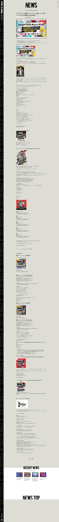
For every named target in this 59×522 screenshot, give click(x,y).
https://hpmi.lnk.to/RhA (24, 144)
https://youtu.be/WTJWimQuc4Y (20, 126)
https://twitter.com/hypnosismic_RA (20, 245)
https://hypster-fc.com (22, 413)
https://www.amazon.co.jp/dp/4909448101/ (24, 352)
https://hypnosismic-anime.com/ (22, 241)
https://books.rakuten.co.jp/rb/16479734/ (30, 353)
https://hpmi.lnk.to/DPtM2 (24, 271)
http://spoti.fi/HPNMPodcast (19, 377)
